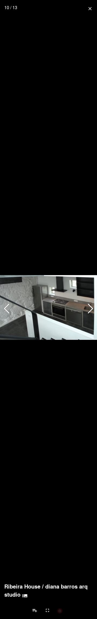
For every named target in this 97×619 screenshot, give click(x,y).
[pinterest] (60, 610)
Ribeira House (22, 586)
